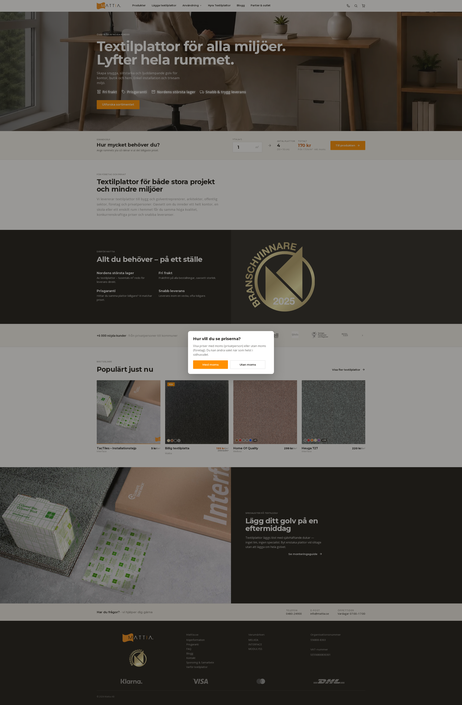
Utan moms (248, 364)
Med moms (210, 364)
